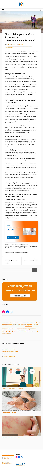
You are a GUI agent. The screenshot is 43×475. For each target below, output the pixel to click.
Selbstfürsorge (24, 252)
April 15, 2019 (21, 44)
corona (31, 322)
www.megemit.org (7, 458)
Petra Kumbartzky (11, 44)
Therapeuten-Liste (5, 461)
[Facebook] (7, 311)
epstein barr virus (14, 324)
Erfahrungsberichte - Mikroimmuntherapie (10, 351)
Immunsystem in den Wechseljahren (22, 328)
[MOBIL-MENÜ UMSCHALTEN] (3, 10)
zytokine (9, 333)
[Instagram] (3, 311)
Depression (4, 324)
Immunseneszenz (4, 328)
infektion (34, 328)
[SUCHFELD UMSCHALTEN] (40, 10)
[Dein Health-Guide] (21, 4)
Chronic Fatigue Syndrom (26, 322)
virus (7, 333)
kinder (10, 329)
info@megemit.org (8, 457)
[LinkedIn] (11, 312)
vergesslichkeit (4, 333)
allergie (3, 322)
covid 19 (35, 322)
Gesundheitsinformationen (32, 324)
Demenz (39, 322)
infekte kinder (30, 328)
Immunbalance (28, 326)
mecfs (29, 329)
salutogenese (17, 252)
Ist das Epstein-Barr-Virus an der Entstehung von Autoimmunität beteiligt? (11, 262)
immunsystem (11, 328)
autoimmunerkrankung (13, 322)
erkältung (19, 324)
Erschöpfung (22, 324)
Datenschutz (9, 463)
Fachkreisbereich (5, 462)
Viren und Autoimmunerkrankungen (31, 260)
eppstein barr (9, 324)
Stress (38, 331)
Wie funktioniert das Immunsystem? (8, 356)
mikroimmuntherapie (10, 252)
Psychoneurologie (9, 47)
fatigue (25, 324)
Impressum (4, 463)
